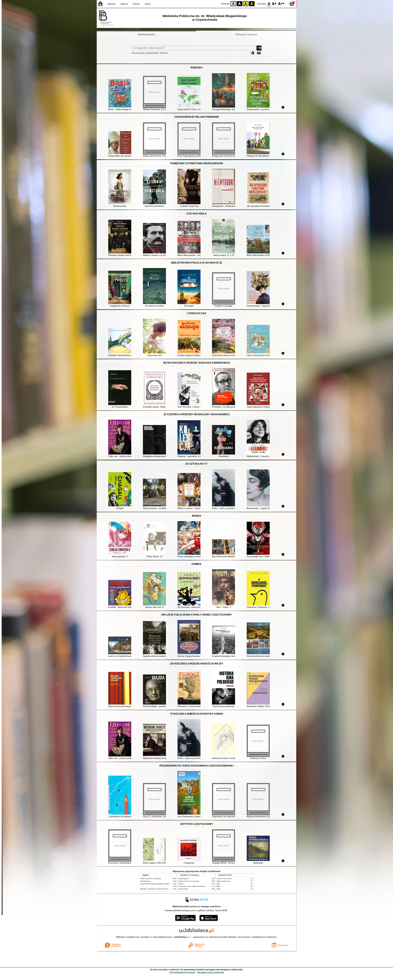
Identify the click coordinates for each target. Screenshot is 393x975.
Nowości (111, 4)
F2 (281, 3)
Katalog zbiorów (146, 34)
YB (245, 3)
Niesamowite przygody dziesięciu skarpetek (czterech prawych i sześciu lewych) (168, 884)
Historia (124, 4)
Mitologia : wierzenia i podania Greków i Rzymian (157, 889)
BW (239, 3)
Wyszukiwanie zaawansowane (145, 53)
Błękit (218, 886)
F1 (274, 3)
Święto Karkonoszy (223, 881)
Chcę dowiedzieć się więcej (182, 972)
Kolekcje (164, 53)
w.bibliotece (181, 937)
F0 (269, 3)
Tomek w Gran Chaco (224, 878)
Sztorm (181, 884)
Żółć (218, 884)
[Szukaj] (259, 48)
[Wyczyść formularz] (252, 53)
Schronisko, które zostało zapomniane (192, 886)
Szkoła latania (145, 881)
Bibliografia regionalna (246, 34)
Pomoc (136, 4)
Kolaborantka (183, 889)
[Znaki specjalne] (258, 53)
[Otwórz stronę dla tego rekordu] (120, 93)
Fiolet (218, 889)
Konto (147, 4)
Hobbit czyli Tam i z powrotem (150, 878)
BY (251, 3)
